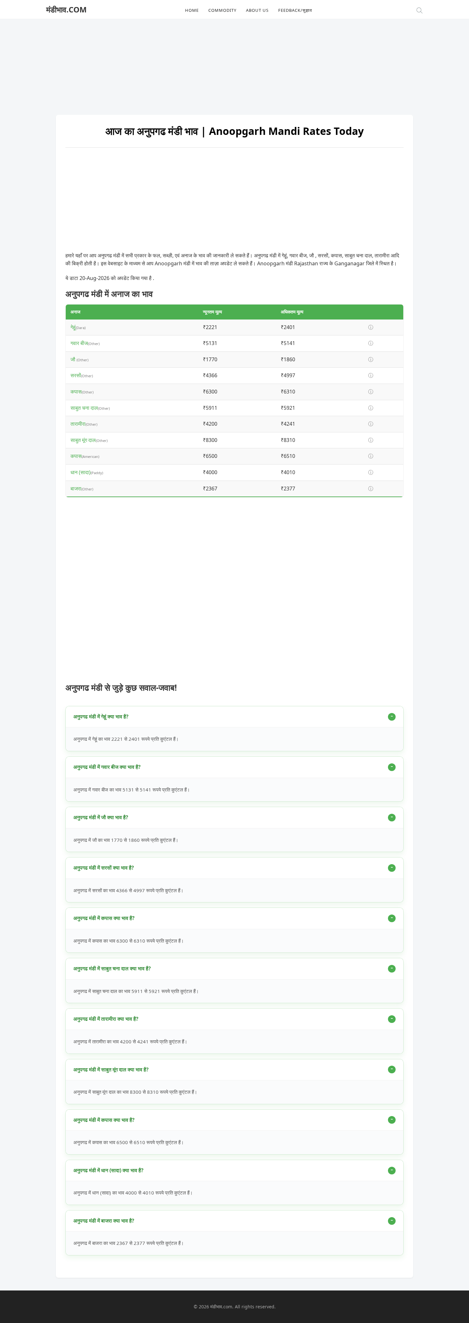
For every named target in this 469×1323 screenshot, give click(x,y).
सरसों (76, 375)
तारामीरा (78, 423)
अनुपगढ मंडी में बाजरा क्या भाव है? (103, 1220)
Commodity (222, 10)
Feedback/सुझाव (295, 10)
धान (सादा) (81, 472)
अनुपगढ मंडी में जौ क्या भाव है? (100, 817)
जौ (74, 359)
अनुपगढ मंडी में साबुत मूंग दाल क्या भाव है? (111, 1069)
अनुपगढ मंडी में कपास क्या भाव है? (104, 918)
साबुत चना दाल (84, 407)
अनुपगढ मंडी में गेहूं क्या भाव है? (101, 716)
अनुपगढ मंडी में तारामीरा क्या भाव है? (105, 1018)
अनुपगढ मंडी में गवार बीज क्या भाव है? (107, 766)
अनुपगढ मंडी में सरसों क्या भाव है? (103, 867)
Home (192, 10)
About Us (257, 10)
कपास (76, 391)
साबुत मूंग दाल (83, 440)
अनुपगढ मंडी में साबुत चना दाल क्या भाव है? (112, 968)
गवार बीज (79, 343)
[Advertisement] (234, 63)
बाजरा (76, 488)
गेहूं (73, 327)
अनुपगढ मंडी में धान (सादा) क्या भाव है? (108, 1170)
